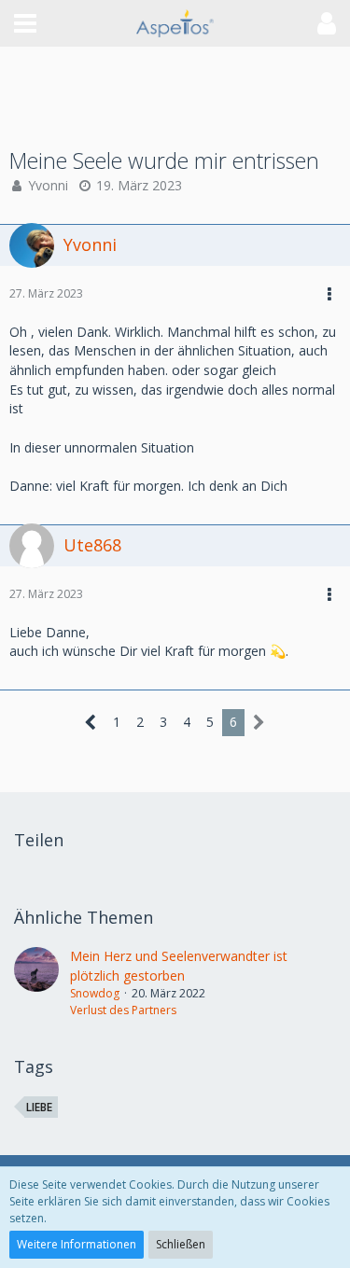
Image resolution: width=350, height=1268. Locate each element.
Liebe (39, 1107)
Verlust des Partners (123, 1010)
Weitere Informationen (76, 1244)
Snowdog (94, 993)
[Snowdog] (36, 983)
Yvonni (48, 185)
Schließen (180, 1244)
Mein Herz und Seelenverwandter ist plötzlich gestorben (178, 965)
